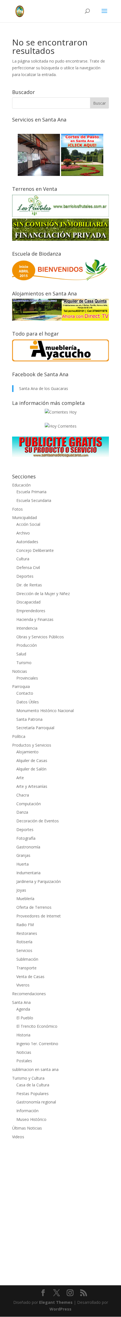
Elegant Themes (56, 1302)
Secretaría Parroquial (35, 727)
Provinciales (27, 678)
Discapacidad (28, 602)
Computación (28, 803)
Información (27, 1110)
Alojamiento (27, 751)
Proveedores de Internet (38, 916)
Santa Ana (21, 1002)
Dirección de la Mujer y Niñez (43, 593)
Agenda (23, 1009)
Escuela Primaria (31, 491)
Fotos (17, 509)
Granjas (23, 855)
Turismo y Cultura (28, 1078)
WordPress (60, 1309)
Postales (24, 1060)
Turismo (24, 662)
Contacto (24, 693)
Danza (22, 812)
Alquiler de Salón (31, 769)
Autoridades (27, 541)
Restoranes (26, 933)
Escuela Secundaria (33, 500)
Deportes (24, 576)
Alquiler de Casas (31, 760)
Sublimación (27, 959)
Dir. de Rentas (29, 585)
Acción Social (28, 524)
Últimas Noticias (27, 1128)
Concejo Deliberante (35, 550)
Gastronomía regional (36, 1102)
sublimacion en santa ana (35, 1069)
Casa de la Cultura (32, 1084)
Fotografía (25, 838)
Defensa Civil (28, 567)
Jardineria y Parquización (38, 881)
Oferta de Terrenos (33, 907)
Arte (20, 777)
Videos (18, 1136)
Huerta (22, 864)
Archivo (23, 533)
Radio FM (25, 924)
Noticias (19, 671)
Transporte (26, 967)
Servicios (24, 950)
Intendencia (26, 628)
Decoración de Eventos (37, 820)
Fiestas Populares (32, 1093)
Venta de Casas (30, 976)
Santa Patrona (29, 719)
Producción (26, 645)
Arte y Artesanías (31, 786)
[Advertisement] (60, 1208)
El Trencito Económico (36, 1026)
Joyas (21, 890)
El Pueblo (24, 1017)
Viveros (23, 985)
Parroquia (21, 686)
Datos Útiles (27, 702)
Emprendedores (30, 610)
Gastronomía (28, 847)
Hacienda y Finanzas (34, 619)
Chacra (22, 795)
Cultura (22, 558)
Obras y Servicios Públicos (40, 636)
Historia (23, 1035)
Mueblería (25, 898)
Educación (21, 485)
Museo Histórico (31, 1119)
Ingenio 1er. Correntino (37, 1043)
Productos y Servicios (31, 745)
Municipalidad (24, 517)
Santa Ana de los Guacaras (43, 388)
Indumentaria (28, 872)
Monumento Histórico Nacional (45, 710)
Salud (21, 654)
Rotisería (24, 941)
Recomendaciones (29, 993)
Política (18, 736)
